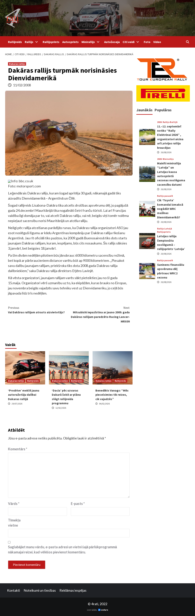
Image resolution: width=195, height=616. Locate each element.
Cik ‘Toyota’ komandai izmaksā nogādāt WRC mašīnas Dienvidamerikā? (170, 208)
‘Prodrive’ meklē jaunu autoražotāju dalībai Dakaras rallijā (23, 394)
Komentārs (17, 449)
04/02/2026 (104, 403)
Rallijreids (15, 42)
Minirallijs (88, 42)
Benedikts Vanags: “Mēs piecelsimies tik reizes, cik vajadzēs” (112, 394)
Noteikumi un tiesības (40, 590)
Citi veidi (128, 42)
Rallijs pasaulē (165, 196)
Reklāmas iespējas (72, 590)
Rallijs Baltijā (170, 122)
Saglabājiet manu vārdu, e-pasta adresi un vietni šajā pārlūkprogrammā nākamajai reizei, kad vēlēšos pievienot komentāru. (62, 549)
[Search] (187, 41)
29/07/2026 (17, 403)
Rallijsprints (51, 42)
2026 (159, 122)
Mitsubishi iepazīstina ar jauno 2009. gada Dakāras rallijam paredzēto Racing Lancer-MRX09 (100, 314)
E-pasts (78, 503)
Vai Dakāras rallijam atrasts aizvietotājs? (36, 310)
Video (157, 42)
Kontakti (13, 590)
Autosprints (70, 42)
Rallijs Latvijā (164, 229)
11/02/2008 (22, 85)
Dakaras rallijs (17, 63)
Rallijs (29, 42)
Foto (147, 42)
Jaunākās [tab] (144, 109)
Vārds (13, 503)
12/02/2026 (60, 407)
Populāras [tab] (163, 109)
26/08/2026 (166, 152)
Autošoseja (112, 42)
